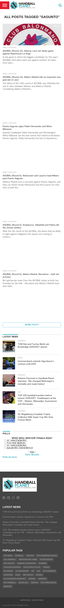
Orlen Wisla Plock (31, 567)
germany (42, 579)
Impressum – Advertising (32, 600)
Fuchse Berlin (46, 559)
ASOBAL (39, 575)
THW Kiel (30, 555)
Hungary (7, 586)
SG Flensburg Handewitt (15, 579)
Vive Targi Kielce (48, 582)
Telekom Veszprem (12, 567)
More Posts (32, 325)
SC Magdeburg (22, 571)
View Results (32, 454)
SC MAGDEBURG (17, 440)
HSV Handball (10, 582)
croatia (34, 582)
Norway (32, 579)
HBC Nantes (28, 575)
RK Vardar (8, 571)
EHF (38, 571)
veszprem (8, 575)
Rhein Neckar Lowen (28, 559)
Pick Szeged (9, 563)
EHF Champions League (47, 555)
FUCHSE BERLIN (16, 443)
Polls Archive (10, 457)
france (46, 567)
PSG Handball (10, 559)
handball (19, 555)
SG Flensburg (49, 571)
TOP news (8, 555)
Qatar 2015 (23, 582)
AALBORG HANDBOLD (20, 448)
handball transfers (26, 563)
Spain (17, 575)
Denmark (42, 563)
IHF (33, 571)
